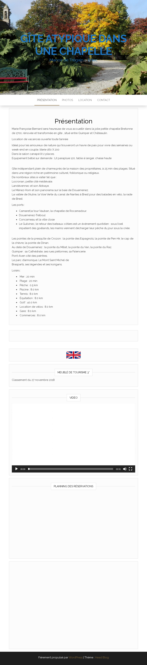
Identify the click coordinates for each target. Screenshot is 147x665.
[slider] (70, 469)
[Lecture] (16, 469)
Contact (103, 100)
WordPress (75, 657)
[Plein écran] (130, 469)
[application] (73, 438)
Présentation (47, 100)
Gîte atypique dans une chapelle (73, 44)
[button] (73, 438)
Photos (67, 100)
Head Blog (102, 657)
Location (85, 100)
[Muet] (125, 469)
